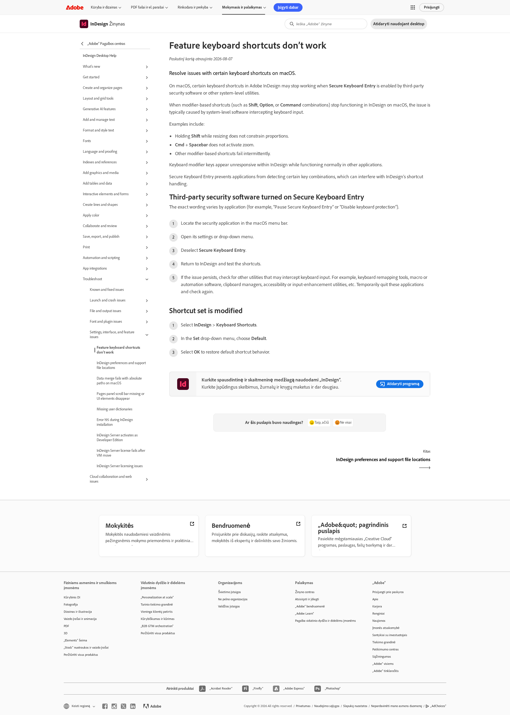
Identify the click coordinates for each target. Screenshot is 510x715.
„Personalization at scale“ (157, 597)
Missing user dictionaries (114, 409)
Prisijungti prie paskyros (388, 592)
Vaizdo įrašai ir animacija (80, 619)
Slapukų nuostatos (355, 706)
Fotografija (71, 604)
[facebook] (105, 706)
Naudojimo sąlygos (326, 706)
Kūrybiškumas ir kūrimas (158, 619)
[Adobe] (75, 7)
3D (65, 633)
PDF (66, 626)
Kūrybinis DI (72, 597)
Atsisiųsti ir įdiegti (307, 599)
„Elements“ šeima (75, 640)
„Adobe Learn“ (304, 613)
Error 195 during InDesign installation (115, 422)
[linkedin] (132, 706)
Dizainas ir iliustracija (78, 612)
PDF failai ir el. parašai (147, 7)
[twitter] (123, 706)
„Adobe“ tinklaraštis (385, 671)
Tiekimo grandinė (384, 642)
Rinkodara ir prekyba (193, 7)
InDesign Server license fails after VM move (121, 453)
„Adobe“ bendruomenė (310, 606)
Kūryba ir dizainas (104, 7)
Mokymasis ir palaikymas (242, 7)
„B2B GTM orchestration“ (157, 626)
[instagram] (114, 706)
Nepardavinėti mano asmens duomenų (396, 706)
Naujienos (378, 621)
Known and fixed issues (107, 289)
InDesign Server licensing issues (120, 466)
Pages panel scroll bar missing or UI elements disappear (120, 396)
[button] (413, 7)
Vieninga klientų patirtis (157, 612)
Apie (375, 599)
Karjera (377, 606)
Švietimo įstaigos (229, 592)
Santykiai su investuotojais (389, 635)
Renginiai (378, 613)
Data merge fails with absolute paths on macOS (119, 380)
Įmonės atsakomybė (386, 628)
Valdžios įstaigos (229, 606)
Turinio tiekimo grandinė (157, 604)
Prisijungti (431, 7)
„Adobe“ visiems (383, 664)
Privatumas (303, 706)
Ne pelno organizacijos (233, 599)
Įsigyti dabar (288, 7)
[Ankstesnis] (234, 464)
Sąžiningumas (381, 656)
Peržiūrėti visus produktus (81, 655)
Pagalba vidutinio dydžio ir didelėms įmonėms (325, 621)
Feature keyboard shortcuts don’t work (118, 350)
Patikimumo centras (385, 649)
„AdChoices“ (438, 706)
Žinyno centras (304, 592)
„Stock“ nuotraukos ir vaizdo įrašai (86, 647)
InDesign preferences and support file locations (121, 365)
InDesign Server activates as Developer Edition (117, 437)
